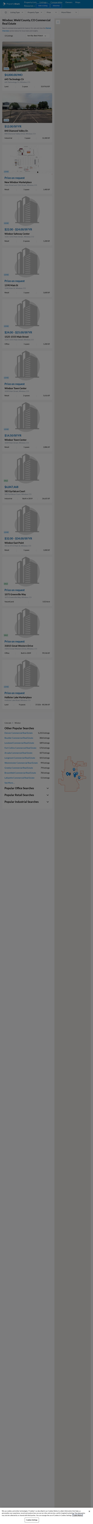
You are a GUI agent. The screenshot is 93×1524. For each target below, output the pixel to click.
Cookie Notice (77, 1515)
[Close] (89, 1511)
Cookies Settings (31, 1520)
